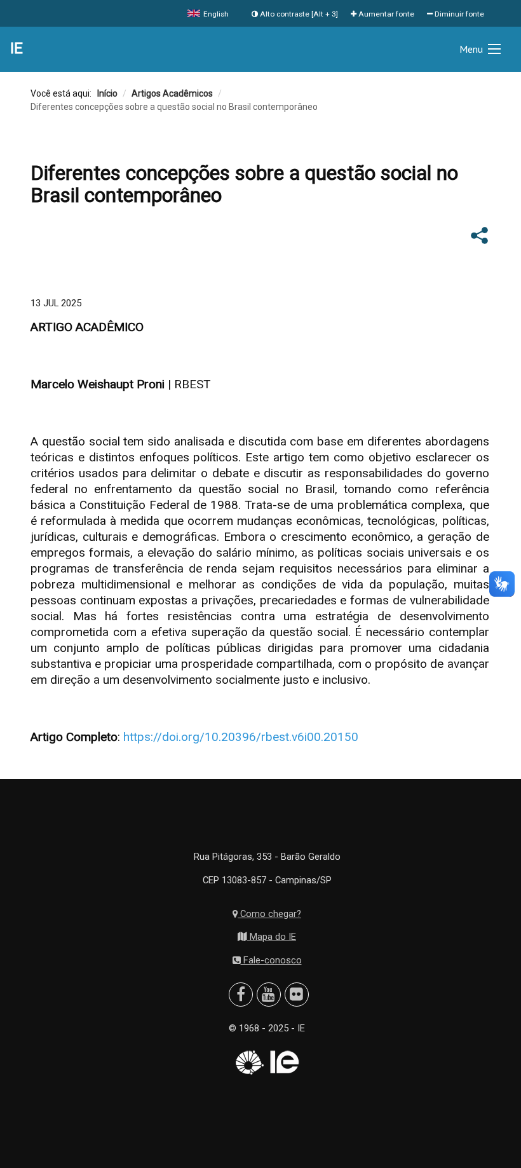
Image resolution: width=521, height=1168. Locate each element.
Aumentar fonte (385, 14)
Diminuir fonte (458, 14)
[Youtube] (268, 994)
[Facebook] (240, 994)
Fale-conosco (271, 960)
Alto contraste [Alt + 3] (298, 14)
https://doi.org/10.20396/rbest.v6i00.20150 (240, 737)
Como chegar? (269, 914)
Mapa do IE (271, 936)
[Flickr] (296, 994)
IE (16, 48)
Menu (471, 49)
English (215, 14)
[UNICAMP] (248, 1062)
